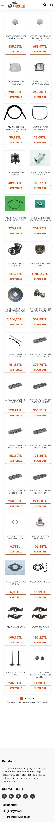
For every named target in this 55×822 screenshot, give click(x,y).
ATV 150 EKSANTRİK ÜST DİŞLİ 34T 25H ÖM (16, 37)
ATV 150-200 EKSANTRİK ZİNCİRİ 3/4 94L (40, 492)
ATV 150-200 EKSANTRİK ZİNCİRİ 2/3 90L (15, 401)
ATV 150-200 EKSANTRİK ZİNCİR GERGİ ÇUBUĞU (15, 355)
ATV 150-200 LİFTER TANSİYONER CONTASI (16, 537)
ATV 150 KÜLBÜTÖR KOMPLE (16, 174)
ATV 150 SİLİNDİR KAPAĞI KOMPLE (40, 264)
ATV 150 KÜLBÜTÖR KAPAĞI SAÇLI (16, 83)
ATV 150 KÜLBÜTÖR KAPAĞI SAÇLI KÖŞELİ (40, 83)
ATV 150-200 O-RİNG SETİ (40, 582)
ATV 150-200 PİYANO (16, 627)
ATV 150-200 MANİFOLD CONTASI (16, 583)
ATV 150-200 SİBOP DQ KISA (16, 674)
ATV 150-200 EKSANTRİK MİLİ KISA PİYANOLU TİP (40, 310)
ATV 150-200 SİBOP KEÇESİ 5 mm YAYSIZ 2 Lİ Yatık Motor (40, 675)
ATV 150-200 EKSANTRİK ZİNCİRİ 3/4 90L (15, 492)
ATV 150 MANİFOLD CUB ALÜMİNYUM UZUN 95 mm (16, 219)
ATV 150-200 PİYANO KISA (40, 628)
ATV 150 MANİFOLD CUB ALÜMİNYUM (40, 174)
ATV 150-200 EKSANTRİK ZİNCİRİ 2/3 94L (40, 446)
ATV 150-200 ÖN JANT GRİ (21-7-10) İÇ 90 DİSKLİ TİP (15, 311)
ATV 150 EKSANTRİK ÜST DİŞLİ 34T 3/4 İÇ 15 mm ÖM (40, 38)
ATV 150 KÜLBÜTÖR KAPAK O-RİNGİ (41, 128)
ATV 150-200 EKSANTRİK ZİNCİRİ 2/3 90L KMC (40, 401)
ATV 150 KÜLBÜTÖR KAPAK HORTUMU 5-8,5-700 (16, 129)
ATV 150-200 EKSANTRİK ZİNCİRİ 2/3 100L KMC (40, 355)
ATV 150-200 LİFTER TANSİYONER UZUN (40, 537)
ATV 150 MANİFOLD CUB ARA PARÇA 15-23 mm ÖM (40, 219)
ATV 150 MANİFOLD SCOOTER (16, 264)
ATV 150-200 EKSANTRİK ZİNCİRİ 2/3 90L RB (15, 446)
